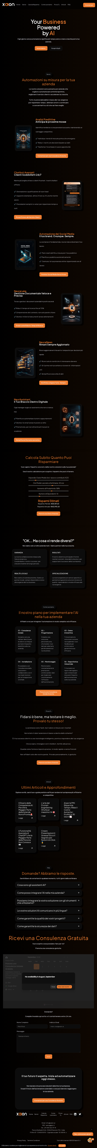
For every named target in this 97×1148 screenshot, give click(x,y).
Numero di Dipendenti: (48, 494)
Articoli (63, 4)
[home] (8, 4)
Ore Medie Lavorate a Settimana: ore (48, 483)
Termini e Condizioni (33, 1140)
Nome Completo (22, 1022)
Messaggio (20, 1031)
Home (18, 4)
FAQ (69, 4)
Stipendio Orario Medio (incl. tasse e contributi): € (48, 478)
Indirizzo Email (54, 1022)
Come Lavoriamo (46, 4)
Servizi (24, 4)
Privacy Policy (21, 1140)
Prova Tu (56, 4)
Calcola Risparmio (33, 4)
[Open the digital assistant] (90, 1140)
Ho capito (62, 1145)
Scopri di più (52, 1145)
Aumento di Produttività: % (48, 488)
